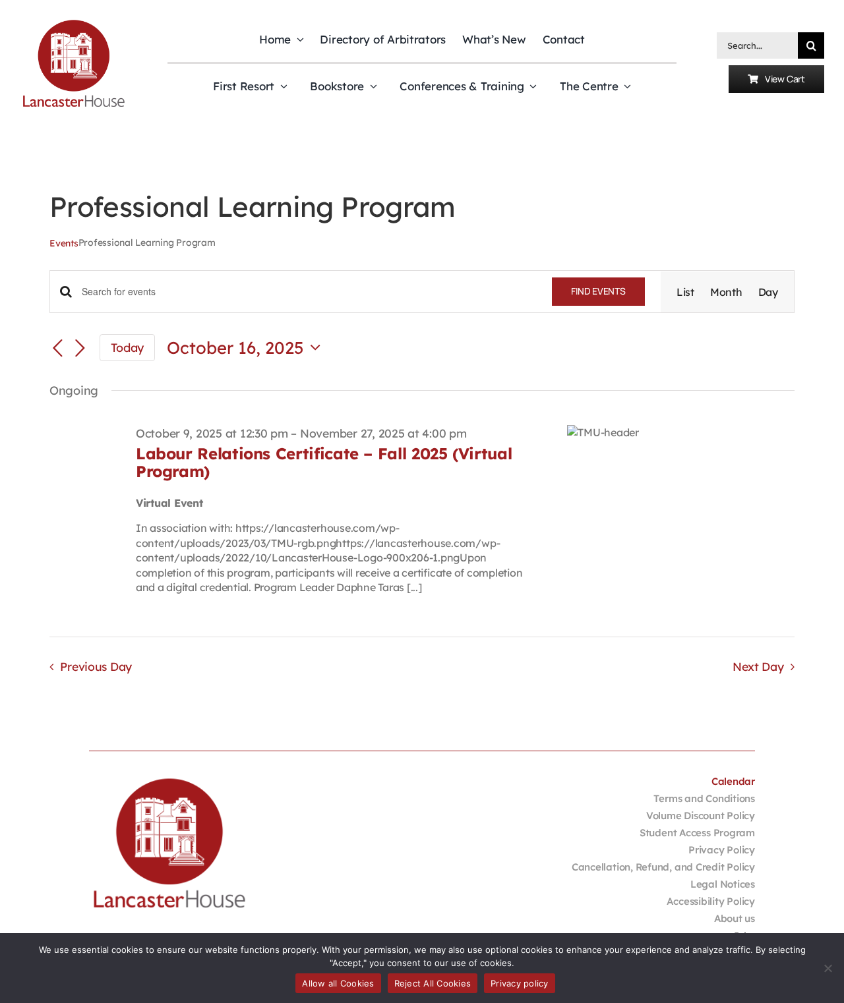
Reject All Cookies (432, 983)
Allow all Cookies (338, 983)
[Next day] (80, 349)
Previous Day (96, 666)
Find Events (598, 291)
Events (63, 243)
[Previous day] (57, 349)
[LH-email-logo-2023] (73, 22)
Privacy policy (520, 983)
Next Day (758, 666)
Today (127, 347)
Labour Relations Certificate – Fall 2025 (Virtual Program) (324, 462)
